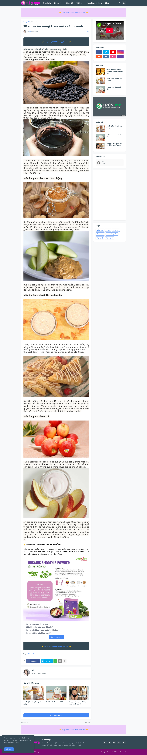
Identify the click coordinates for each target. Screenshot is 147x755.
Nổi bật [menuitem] (79, 3)
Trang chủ (104, 752)
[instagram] (120, 52)
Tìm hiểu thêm (13, 742)
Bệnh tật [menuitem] (69, 3)
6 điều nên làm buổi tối (54, 702)
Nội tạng (100, 238)
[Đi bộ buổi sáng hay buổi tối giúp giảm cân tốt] (100, 71)
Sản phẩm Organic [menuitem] (94, 3)
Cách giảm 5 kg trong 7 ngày (32, 703)
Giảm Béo (45, 743)
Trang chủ (26, 22)
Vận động (109, 238)
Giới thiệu (114, 752)
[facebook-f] (99, 52)
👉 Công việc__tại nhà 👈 (73, 12)
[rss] (124, 742)
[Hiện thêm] (64, 661)
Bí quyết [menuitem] (57, 3)
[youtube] (113, 52)
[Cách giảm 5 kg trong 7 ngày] (33, 693)
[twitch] (120, 56)
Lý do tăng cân (112, 234)
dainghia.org (34, 752)
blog (108, 230)
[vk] (106, 56)
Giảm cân (34, 22)
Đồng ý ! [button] (9, 749)
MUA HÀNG (58, 637)
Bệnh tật (100, 230)
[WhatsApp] (55, 661)
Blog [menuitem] (107, 3)
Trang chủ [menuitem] (47, 3)
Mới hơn (25, 722)
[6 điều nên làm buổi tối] (56, 693)
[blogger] (99, 56)
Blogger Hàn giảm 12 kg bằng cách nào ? (77, 703)
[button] (119, 3)
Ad (33, 670)
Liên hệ (123, 752)
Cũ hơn (87, 722)
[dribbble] (113, 56)
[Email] (60, 661)
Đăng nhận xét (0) (56, 715)
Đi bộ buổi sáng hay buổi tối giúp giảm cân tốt (115, 71)
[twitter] (106, 52)
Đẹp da (115, 230)
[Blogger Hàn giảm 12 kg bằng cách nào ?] (79, 693)
